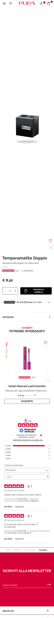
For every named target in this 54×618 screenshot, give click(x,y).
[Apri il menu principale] (4, 4)
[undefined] (41, 435)
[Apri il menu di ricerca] (11, 4)
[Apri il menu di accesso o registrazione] (42, 4)
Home (8, 550)
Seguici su (8, 611)
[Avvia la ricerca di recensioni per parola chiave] (48, 476)
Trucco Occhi (30, 550)
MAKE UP (18, 550)
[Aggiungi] (15, 291)
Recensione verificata (15, 491)
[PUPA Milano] (27, 3)
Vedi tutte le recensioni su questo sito (28, 440)
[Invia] (48, 584)
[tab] (27, 317)
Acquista (27, 401)
